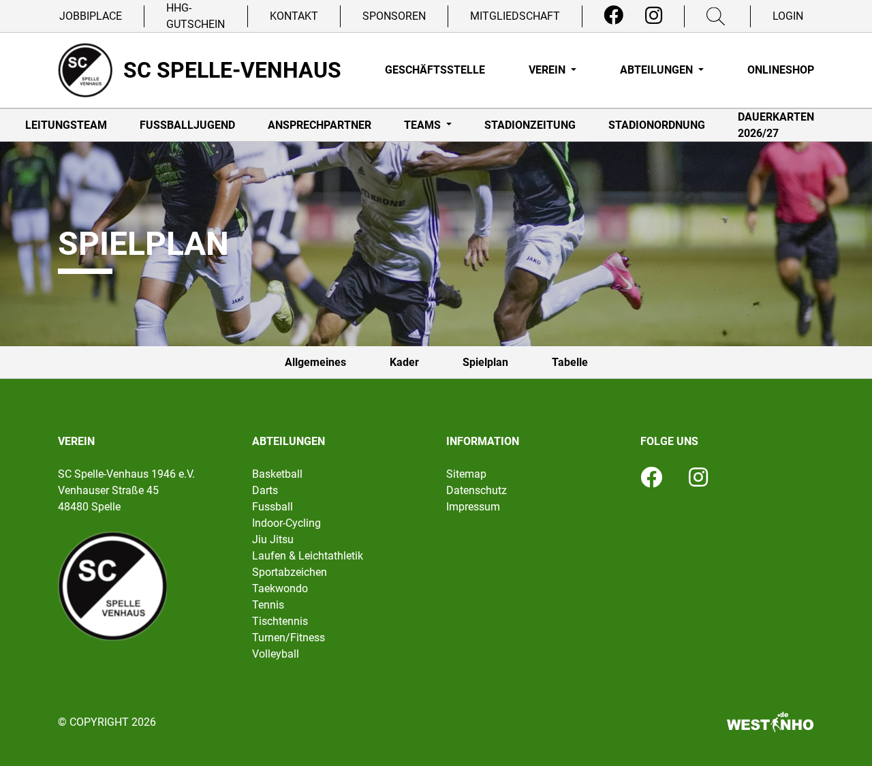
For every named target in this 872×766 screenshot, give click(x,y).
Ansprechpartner (319, 125)
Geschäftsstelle (435, 69)
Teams (423, 125)
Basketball (277, 474)
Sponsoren (394, 16)
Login (788, 16)
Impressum (473, 506)
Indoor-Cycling (286, 523)
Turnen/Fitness (288, 637)
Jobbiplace (90, 16)
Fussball (272, 506)
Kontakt (294, 16)
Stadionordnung (656, 125)
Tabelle (570, 362)
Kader (404, 362)
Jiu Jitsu (273, 539)
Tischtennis (280, 621)
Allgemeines (315, 362)
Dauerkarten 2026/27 (776, 125)
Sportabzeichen (289, 572)
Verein (548, 69)
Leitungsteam (66, 125)
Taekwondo (280, 588)
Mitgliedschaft (515, 16)
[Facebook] (613, 16)
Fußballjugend (187, 125)
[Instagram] (653, 16)
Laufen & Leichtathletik (307, 555)
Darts (265, 490)
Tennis (268, 604)
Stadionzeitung (530, 125)
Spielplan (485, 362)
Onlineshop (780, 69)
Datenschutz (476, 490)
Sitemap (466, 474)
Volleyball (275, 653)
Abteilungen (658, 69)
